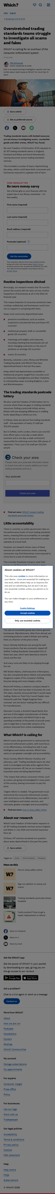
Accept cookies (27, 613)
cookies (21, 576)
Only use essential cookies (27, 620)
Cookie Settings (27, 608)
